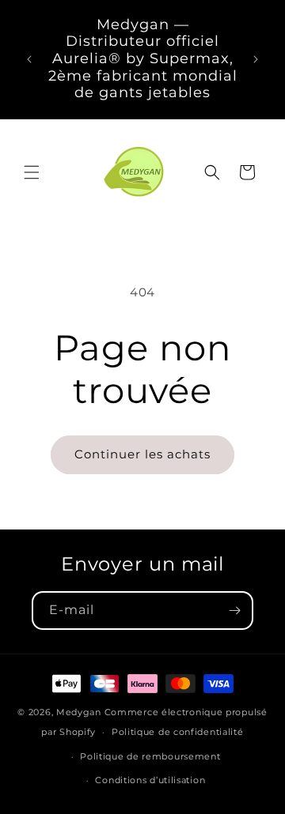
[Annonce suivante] (255, 59)
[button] (31, 172)
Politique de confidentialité (178, 731)
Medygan (78, 712)
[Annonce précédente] (29, 59)
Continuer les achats (142, 454)
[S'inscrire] (234, 610)
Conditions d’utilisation (150, 780)
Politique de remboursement (150, 756)
